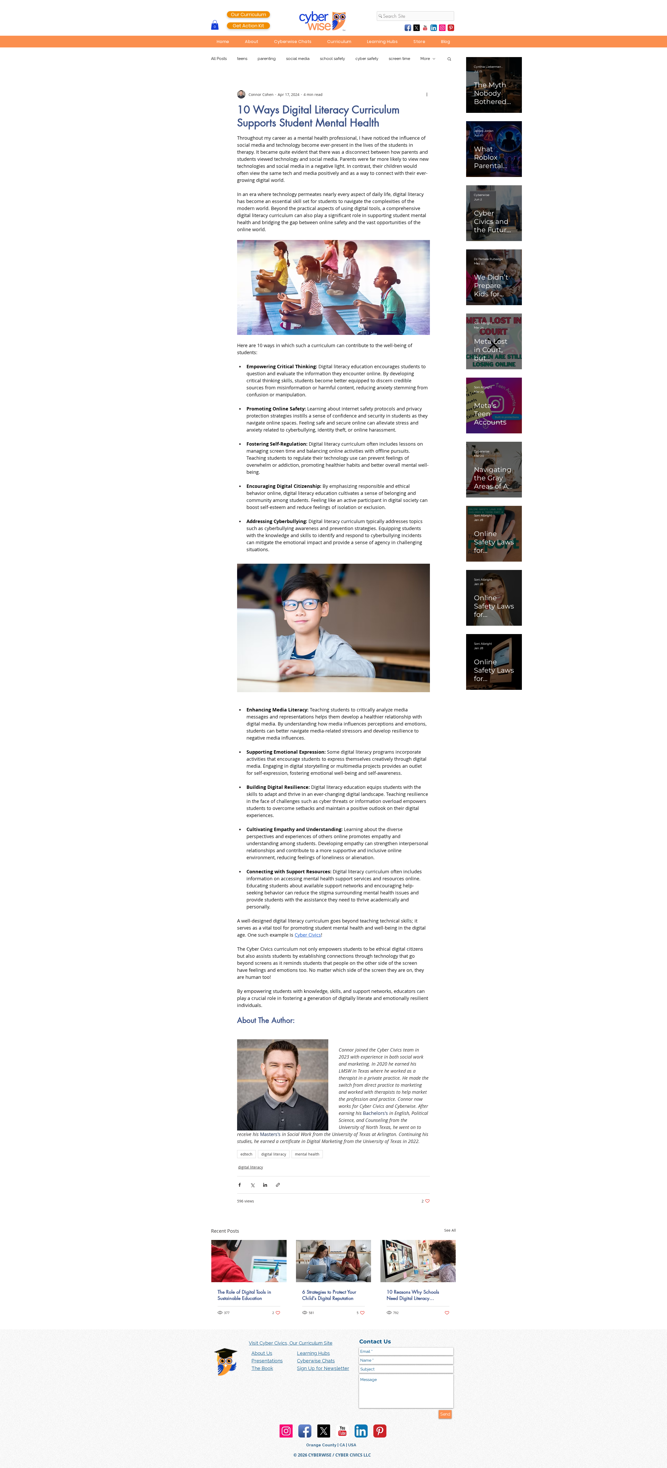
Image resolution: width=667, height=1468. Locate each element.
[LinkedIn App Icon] (433, 27)
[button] (215, 25)
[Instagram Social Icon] (442, 27)
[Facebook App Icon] (408, 27)
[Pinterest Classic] (451, 27)
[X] (416, 27)
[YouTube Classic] (425, 27)
